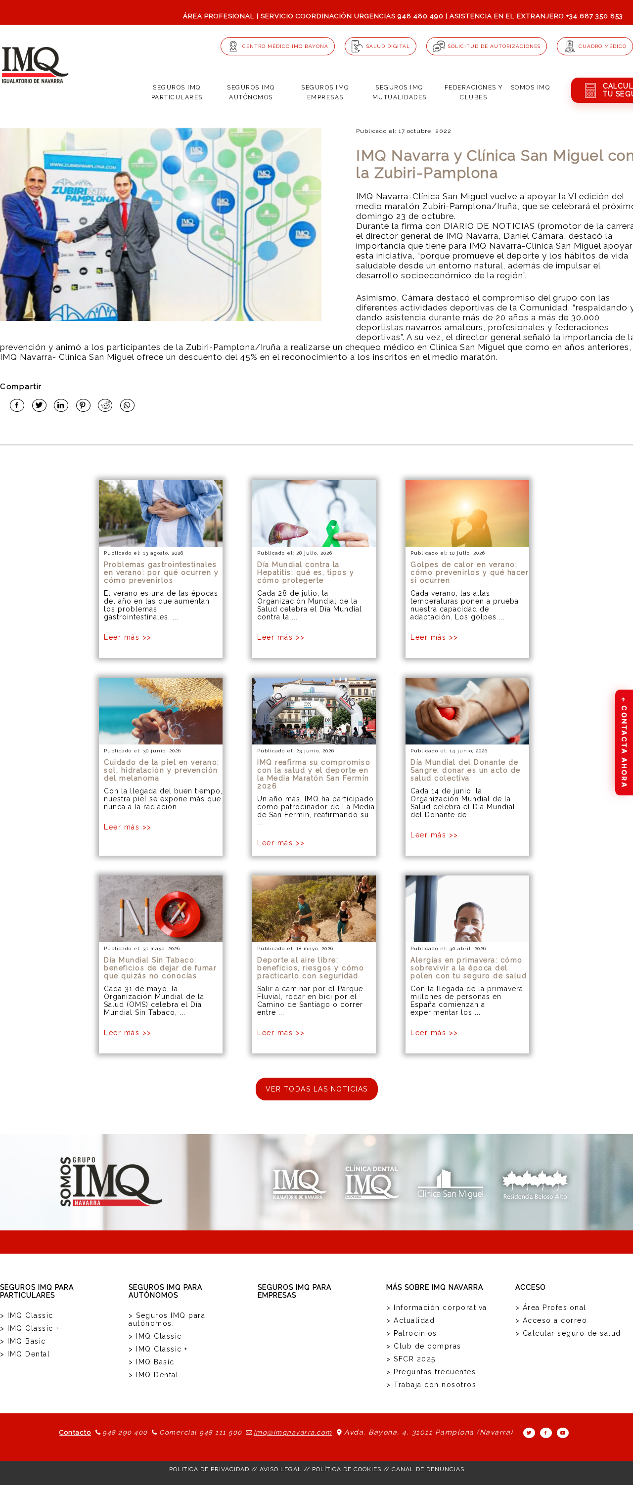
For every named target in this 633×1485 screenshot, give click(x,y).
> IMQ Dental (25, 1354)
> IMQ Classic (26, 1315)
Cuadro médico (603, 46)
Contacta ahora (624, 742)
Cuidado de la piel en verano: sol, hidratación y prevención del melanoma (162, 770)
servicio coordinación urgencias (328, 16)
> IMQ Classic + (29, 1328)
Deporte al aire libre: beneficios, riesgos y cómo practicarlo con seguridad (310, 968)
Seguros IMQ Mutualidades (399, 92)
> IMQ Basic (23, 1341)
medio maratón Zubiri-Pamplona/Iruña (436, 206)
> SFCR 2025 (411, 1359)
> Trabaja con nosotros (431, 1385)
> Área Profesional (551, 1307)
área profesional (219, 16)
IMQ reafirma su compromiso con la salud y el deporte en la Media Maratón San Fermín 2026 (313, 774)
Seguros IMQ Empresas (325, 92)
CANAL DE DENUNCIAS (428, 1469)
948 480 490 (421, 16)
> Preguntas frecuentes (431, 1372)
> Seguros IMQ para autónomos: (167, 1319)
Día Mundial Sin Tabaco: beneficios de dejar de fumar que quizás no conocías (160, 968)
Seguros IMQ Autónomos (251, 92)
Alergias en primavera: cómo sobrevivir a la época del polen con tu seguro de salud (468, 968)
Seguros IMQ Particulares (177, 92)
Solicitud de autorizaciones (494, 46)
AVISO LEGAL (281, 1469)
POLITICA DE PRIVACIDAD (209, 1469)
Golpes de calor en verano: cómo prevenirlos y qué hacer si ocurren (469, 572)
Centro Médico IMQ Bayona (285, 46)
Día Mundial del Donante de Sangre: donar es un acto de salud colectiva (465, 770)
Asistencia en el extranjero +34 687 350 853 (536, 16)
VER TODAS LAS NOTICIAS (317, 1089)
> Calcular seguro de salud (568, 1333)
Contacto (75, 1432)
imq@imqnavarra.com (293, 1432)
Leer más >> (128, 637)
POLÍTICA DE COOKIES (346, 1469)
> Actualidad (410, 1320)
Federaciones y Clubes (474, 92)
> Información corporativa (436, 1307)
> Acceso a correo (551, 1320)
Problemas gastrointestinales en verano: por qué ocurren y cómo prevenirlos (161, 572)
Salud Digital (388, 46)
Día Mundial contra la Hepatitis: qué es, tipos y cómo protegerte (305, 572)
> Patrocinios (411, 1333)
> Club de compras (423, 1346)
